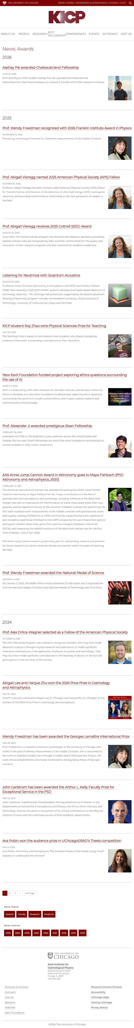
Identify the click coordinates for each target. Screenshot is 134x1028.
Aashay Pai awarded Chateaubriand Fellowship (40, 67)
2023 (36, 933)
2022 (45, 933)
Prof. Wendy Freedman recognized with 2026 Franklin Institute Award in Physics (67, 128)
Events (94, 34)
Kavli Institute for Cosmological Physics (67, 17)
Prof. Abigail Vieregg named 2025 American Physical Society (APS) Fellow (61, 177)
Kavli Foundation (14, 1012)
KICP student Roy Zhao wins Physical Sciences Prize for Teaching (54, 326)
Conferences (76, 34)
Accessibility (98, 992)
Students (49, 914)
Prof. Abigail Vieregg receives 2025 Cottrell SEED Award (47, 226)
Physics (113, 3)
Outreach (110, 34)
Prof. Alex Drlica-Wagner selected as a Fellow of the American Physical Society (65, 632)
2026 (8, 933)
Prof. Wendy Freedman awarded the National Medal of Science (53, 573)
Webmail (10, 1007)
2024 (27, 933)
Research (40, 34)
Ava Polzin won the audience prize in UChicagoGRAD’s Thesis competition (61, 841)
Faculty (21, 914)
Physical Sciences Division (106, 986)
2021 (55, 933)
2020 (64, 933)
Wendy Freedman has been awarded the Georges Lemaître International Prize (65, 736)
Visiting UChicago (101, 1002)
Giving (70, 3)
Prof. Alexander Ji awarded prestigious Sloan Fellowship (47, 426)
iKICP (123, 3)
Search (130, 3)
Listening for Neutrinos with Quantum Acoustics (41, 275)
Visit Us (126, 34)
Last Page (29, 893)
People (23, 34)
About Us (8, 34)
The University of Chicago (23, 3)
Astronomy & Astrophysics (91, 3)
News (61, 3)
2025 (17, 933)
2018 (82, 933)
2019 (73, 933)
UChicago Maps (100, 997)
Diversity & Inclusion (16, 986)
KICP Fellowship (57, 34)
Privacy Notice (99, 1007)
